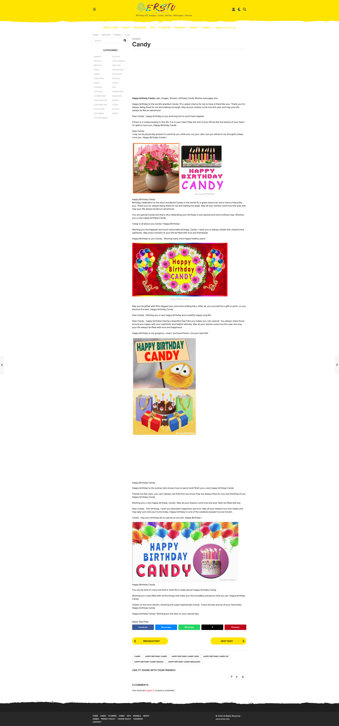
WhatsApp (189, 627)
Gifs (129, 716)
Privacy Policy (108, 719)
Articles (98, 61)
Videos (115, 113)
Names (136, 39)
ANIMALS (180, 27)
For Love (116, 65)
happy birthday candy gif (216, 656)
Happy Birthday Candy (156, 656)
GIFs (153, 27)
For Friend (99, 113)
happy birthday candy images (149, 662)
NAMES (193, 27)
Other (115, 105)
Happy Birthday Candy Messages (184, 662)
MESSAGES (140, 27)
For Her (116, 56)
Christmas (99, 78)
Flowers (98, 87)
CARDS (205, 27)
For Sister (117, 74)
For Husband (118, 61)
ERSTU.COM (111, 27)
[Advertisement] (189, 73)
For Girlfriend (101, 118)
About (146, 716)
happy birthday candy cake (185, 656)
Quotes (115, 109)
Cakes (96, 70)
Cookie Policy (124, 719)
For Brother (100, 96)
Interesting (117, 91)
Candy (137, 656)
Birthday (98, 65)
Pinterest (235, 627)
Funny (115, 83)
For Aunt (98, 91)
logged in (150, 690)
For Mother (118, 70)
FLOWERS (165, 27)
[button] (94, 9)
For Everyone (100, 105)
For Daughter (100, 100)
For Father (99, 109)
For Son (116, 78)
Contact (97, 722)
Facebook (143, 627)
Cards (96, 74)
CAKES (125, 27)
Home (95, 716)
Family (97, 83)
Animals (97, 56)
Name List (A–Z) (226, 27)
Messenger (166, 627)
